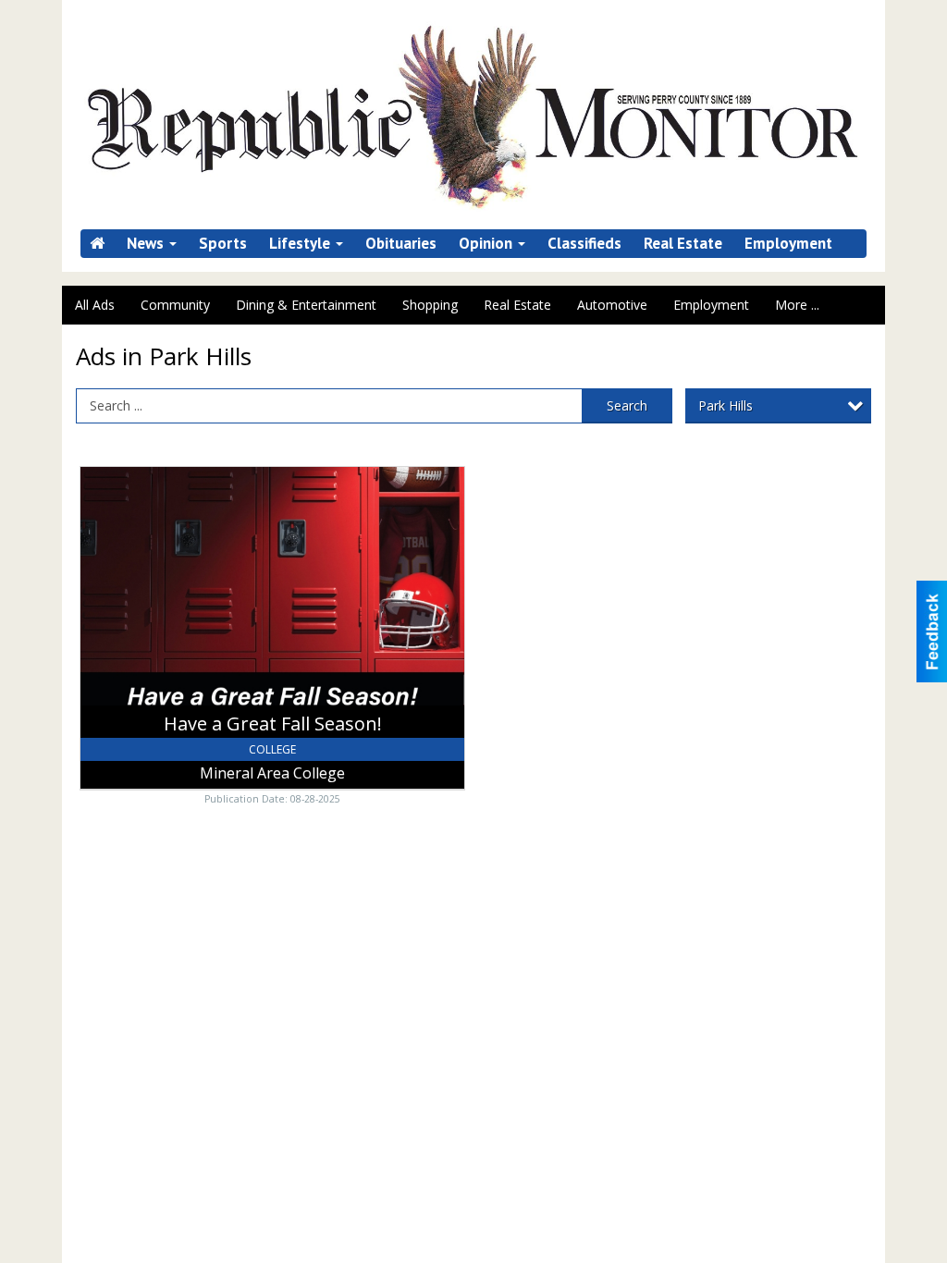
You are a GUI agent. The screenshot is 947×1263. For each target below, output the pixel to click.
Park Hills (725, 405)
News (147, 243)
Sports (223, 243)
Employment (788, 243)
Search (627, 405)
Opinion (487, 243)
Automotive (612, 304)
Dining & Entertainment (306, 304)
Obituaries (401, 243)
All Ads (95, 304)
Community (175, 304)
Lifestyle (301, 243)
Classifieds (584, 243)
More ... (797, 304)
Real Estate (683, 243)
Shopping (430, 304)
